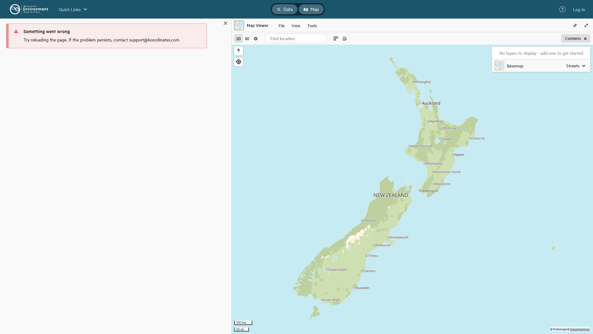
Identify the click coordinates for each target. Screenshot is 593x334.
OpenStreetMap (580, 329)
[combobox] (296, 38)
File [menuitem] (282, 25)
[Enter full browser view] (586, 25)
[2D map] (238, 38)
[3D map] (247, 38)
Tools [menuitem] (312, 25)
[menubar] (297, 25)
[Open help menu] (562, 9)
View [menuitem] (296, 25)
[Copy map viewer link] (575, 25)
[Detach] (216, 23)
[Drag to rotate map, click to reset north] (238, 50)
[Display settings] (255, 38)
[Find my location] (238, 61)
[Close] (225, 23)
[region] (412, 189)
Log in (579, 9)
